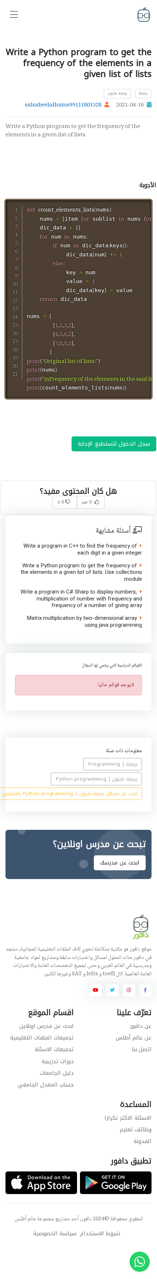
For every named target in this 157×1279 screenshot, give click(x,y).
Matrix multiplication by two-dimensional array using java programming (84, 622)
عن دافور (141, 1026)
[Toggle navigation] (14, 15)
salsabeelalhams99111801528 (63, 105)
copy (121, 205)
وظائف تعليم (136, 1129)
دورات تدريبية (58, 1061)
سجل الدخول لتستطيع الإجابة (114, 444)
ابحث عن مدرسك (119, 863)
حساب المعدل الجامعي (46, 1085)
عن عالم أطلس (134, 1038)
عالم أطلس (25, 1219)
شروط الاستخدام (100, 1233)
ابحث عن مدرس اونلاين (46, 1026)
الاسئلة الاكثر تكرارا (128, 1118)
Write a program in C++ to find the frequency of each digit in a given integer (82, 550)
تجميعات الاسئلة (54, 1049)
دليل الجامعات (57, 1073)
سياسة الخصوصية (54, 1233)
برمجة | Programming (112, 764)
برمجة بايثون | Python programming (96, 778)
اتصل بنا (142, 1049)
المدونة (143, 1141)
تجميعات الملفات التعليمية (42, 1038)
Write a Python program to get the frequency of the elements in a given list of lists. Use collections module (81, 572)
